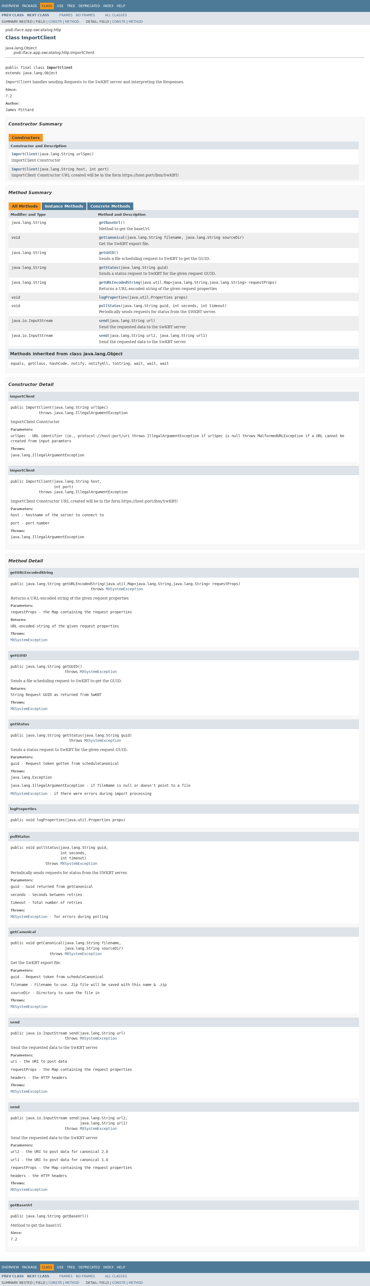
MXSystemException (124, 589)
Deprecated (89, 6)
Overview (10, 6)
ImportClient (24, 154)
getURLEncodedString (119, 282)
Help (121, 6)
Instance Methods (64, 206)
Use (60, 6)
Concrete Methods (110, 206)
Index (108, 6)
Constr (55, 22)
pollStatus (110, 306)
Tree (71, 6)
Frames (66, 15)
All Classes (116, 15)
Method (72, 22)
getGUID (106, 252)
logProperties (113, 297)
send (103, 320)
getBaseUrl (110, 222)
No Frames (85, 15)
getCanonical (112, 237)
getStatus (108, 267)
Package (29, 6)
